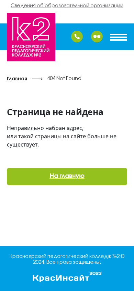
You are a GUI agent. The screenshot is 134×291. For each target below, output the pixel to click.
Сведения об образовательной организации (67, 6)
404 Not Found (64, 79)
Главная (17, 79)
